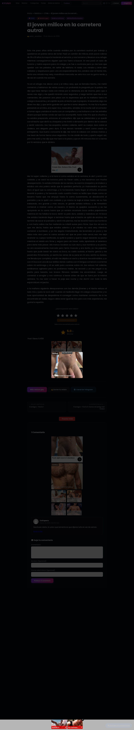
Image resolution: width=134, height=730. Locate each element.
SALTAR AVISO (67, 353)
